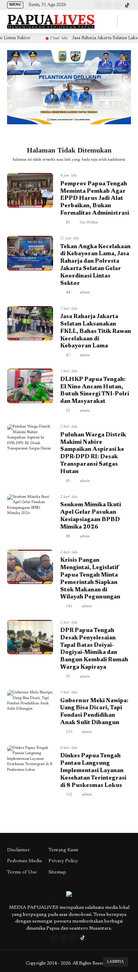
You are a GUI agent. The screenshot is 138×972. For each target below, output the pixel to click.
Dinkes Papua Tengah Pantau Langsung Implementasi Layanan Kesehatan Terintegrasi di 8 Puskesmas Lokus (93, 770)
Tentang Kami (63, 850)
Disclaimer (18, 850)
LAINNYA (115, 962)
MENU (15, 5)
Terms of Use (22, 872)
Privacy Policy (63, 861)
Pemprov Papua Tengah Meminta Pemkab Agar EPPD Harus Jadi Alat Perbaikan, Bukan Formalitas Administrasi (94, 198)
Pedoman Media (24, 861)
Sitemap (57, 872)
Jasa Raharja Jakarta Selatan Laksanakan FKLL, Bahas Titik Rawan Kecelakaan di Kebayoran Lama (95, 331)
